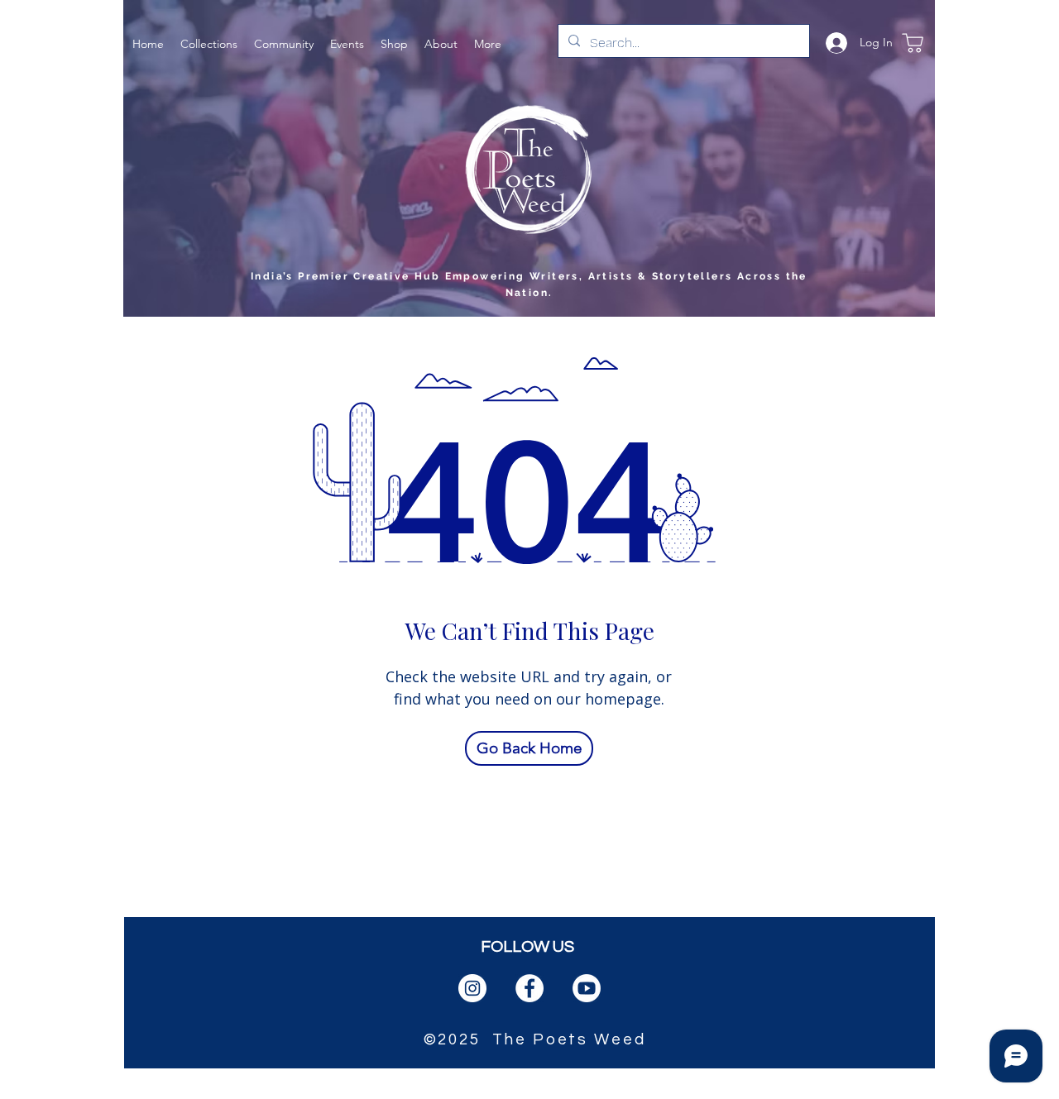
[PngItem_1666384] (587, 988)
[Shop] (913, 42)
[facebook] (529, 988)
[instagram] (472, 988)
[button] (209, 42)
